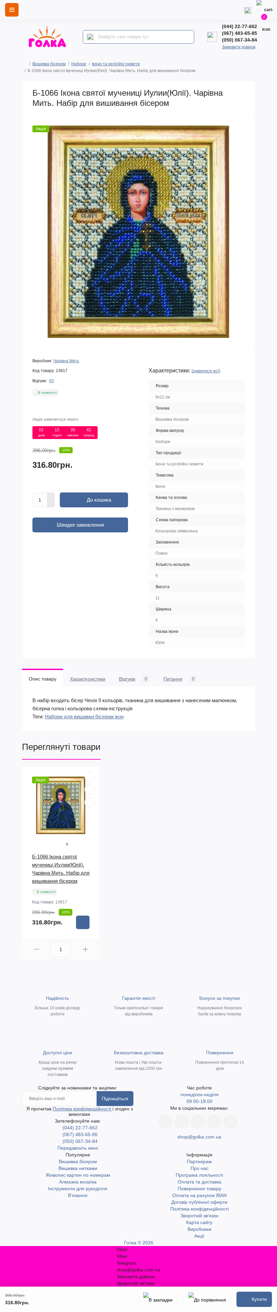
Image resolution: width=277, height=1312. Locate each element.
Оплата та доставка (199, 1181)
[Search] (90, 37)
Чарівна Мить (66, 361)
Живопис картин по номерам (78, 1175)
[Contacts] (247, 10)
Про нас (199, 1168)
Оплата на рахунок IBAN (199, 1195)
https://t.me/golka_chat (230, 1121)
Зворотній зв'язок (199, 1215)
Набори (78, 64)
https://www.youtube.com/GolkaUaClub (198, 1121)
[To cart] (83, 922)
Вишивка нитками (77, 1168)
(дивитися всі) (206, 370)
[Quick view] (89, 777)
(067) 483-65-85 (239, 33)
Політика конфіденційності (82, 1108)
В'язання (77, 1195)
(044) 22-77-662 (239, 26)
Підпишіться (115, 1098)
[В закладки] (158, 1299)
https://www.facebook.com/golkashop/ (165, 1121)
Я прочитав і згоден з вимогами (79, 1111)
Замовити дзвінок (238, 47)
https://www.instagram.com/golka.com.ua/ (181, 1121)
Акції (199, 1236)
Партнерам (199, 1161)
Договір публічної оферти (199, 1202)
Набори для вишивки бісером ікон (84, 716)
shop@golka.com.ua (199, 1137)
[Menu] (12, 10)
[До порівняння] (207, 1299)
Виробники (199, 1229)
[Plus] (51, 496)
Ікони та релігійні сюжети (116, 64)
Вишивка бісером (49, 64)
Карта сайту (199, 1222)
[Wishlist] (89, 789)
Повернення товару (199, 1188)
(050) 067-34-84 (239, 40)
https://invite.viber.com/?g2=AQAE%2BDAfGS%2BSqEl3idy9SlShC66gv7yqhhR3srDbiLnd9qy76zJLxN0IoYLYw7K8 (214, 1121)
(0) (51, 380)
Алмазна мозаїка (78, 1181)
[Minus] (51, 504)
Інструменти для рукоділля (77, 1188)
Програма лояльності (199, 1175)
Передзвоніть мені (77, 1148)
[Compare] (89, 802)
